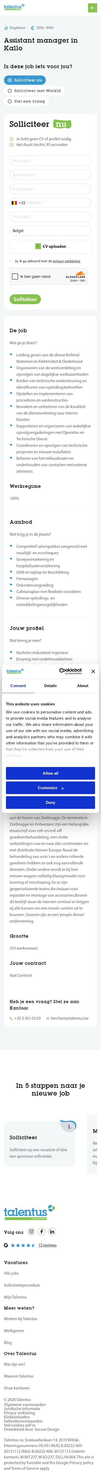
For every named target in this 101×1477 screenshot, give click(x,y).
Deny (50, 802)
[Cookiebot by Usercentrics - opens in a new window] (61, 671)
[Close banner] (93, 671)
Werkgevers (14, 1330)
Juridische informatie (22, 1408)
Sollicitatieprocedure (22, 1285)
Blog (8, 1342)
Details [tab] (50, 685)
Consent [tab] (18, 685)
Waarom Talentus (18, 1376)
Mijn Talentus (15, 1297)
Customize (47, 788)
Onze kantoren (17, 1388)
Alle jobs (11, 1273)
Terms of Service (25, 1468)
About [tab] (83, 685)
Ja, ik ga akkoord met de (49, 261)
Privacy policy (81, 1462)
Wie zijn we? (14, 1364)
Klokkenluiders (17, 1416)
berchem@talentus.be (70, 1018)
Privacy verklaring (19, 1412)
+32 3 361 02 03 (27, 1018)
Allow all (50, 773)
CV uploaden (54, 246)
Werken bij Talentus (20, 1318)
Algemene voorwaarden (25, 1404)
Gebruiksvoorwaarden (23, 1421)
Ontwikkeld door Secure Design (31, 1429)
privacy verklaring (66, 261)
